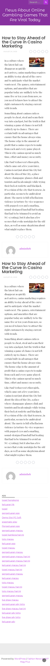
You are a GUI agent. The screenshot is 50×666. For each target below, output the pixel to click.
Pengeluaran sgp (11, 526)
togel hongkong (10, 500)
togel (4, 509)
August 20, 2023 (10, 51)
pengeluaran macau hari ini (16, 556)
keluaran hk (8, 504)
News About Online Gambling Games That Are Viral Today (25, 15)
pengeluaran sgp (11, 513)
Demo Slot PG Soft (11, 517)
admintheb (25, 248)
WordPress (20, 659)
